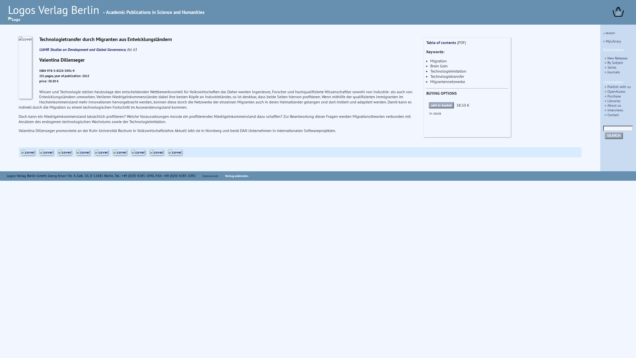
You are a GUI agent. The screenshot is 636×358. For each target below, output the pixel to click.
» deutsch (609, 33)
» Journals (612, 72)
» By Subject (614, 62)
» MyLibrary (612, 41)
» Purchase (613, 96)
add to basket (441, 105)
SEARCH (613, 135)
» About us (613, 105)
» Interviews (614, 110)
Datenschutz (210, 176)
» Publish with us (618, 86)
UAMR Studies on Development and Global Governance (82, 49)
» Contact (612, 114)
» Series (610, 67)
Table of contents (441, 42)
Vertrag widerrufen (236, 176)
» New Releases (616, 58)
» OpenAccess (615, 91)
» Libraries (613, 100)
